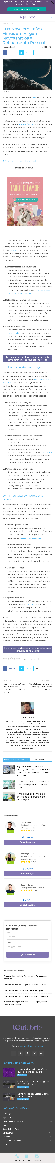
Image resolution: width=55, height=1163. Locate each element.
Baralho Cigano (23, 1087)
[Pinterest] (27, 1053)
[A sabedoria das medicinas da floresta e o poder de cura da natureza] (9, 784)
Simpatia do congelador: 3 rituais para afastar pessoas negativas (26, 977)
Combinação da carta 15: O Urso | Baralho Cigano (23, 991)
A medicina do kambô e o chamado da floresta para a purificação (32, 797)
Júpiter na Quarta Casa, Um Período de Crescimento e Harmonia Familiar (15, 688)
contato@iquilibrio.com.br (31, 1046)
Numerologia (22, 1075)
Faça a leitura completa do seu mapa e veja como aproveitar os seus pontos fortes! (27, 358)
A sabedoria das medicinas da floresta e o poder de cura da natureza (33, 784)
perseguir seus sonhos (30, 538)
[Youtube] (41, 1053)
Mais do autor (38, 760)
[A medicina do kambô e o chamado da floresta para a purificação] (9, 796)
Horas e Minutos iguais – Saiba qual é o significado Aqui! (32, 1070)
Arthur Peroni (10, 47)
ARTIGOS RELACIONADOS (16, 760)
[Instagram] (20, 1053)
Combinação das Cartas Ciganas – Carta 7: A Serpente (26, 996)
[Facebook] (13, 1053)
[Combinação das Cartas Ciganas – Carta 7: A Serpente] (9, 1084)
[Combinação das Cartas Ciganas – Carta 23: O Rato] (9, 1097)
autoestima (46, 452)
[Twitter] (34, 1053)
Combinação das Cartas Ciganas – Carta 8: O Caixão (25, 985)
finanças (31, 604)
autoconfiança (26, 124)
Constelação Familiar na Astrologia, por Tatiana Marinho (40, 686)
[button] (51, 17)
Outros (11, 23)
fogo (13, 250)
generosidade (14, 333)
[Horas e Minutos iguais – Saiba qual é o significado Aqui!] (9, 1072)
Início (4, 23)
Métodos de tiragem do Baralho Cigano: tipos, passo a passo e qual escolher (25, 1003)
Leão (34, 98)
